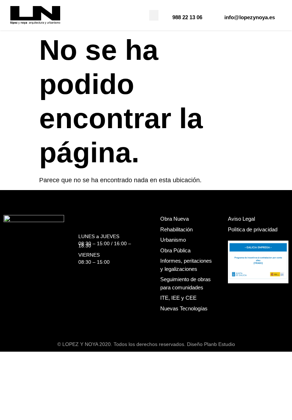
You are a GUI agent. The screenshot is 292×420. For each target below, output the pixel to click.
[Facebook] (6, 285)
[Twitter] (18, 285)
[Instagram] (30, 285)
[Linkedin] (42, 285)
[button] (153, 15)
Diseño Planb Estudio (210, 344)
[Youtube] (6, 291)
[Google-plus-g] (53, 285)
